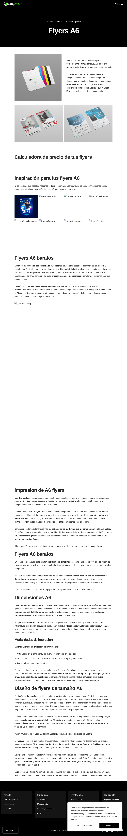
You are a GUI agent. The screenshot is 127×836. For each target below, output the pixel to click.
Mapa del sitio (42, 804)
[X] (122, 830)
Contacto (7, 809)
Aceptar (109, 826)
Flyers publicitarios (64, 22)
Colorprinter (50, 22)
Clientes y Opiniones (45, 809)
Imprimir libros (76, 799)
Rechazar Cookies (84, 826)
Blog (39, 813)
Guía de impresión (11, 799)
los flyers (30, 276)
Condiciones (9, 804)
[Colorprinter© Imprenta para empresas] (14, 4)
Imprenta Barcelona (112, 799)
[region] (94, 816)
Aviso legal (41, 799)
